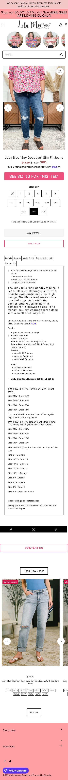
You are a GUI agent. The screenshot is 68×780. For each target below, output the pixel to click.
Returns (17, 258)
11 (11, 202)
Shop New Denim (34, 570)
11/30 (44, 690)
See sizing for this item (34, 176)
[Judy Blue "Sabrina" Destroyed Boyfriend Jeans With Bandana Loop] (31, 622)
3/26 (15, 690)
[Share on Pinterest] (56, 529)
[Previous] (8, 108)
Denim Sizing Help (44, 258)
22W (33, 211)
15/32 (16, 694)
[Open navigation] (8, 25)
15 (28, 202)
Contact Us (10, 263)
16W (46, 202)
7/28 (29, 690)
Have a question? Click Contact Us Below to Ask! (33, 222)
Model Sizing (28, 258)
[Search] (62, 55)
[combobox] (34, 55)
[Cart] (66, 24)
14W (37, 202)
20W (24, 211)
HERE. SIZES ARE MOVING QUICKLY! (42, 14)
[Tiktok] (10, 761)
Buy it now (34, 243)
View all (34, 712)
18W (56, 202)
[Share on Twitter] (33, 529)
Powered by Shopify (42, 775)
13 (20, 202)
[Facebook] (5, 761)
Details (8, 258)
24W (43, 211)
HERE (33, 323)
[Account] (60, 24)
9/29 (36, 690)
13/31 (52, 690)
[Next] (60, 108)
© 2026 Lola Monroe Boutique (16, 775)
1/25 (9, 690)
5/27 (22, 690)
